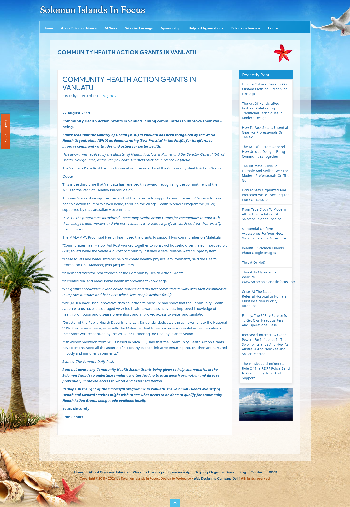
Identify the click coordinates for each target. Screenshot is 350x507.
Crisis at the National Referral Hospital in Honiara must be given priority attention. (264, 298)
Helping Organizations (206, 28)
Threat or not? (253, 262)
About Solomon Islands (79, 28)
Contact (274, 28)
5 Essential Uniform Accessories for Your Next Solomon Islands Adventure (264, 233)
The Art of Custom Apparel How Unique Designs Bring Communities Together (263, 151)
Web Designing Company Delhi (217, 479)
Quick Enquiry (5, 132)
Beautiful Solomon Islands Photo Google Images (263, 250)
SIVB (272, 472)
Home (48, 28)
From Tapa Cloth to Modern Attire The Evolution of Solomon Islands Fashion (264, 214)
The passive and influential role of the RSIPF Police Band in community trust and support (266, 370)
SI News (111, 28)
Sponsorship (170, 28)
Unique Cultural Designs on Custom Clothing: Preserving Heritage (265, 89)
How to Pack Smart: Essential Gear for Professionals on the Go (265, 132)
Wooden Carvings (139, 28)
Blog (241, 472)
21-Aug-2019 (107, 96)
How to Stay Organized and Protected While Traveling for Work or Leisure (265, 195)
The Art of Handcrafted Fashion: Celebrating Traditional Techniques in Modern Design (262, 110)
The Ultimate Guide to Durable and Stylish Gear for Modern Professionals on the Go (265, 173)
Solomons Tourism (245, 28)
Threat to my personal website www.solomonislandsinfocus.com (267, 277)
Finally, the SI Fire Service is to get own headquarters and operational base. (264, 320)
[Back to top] (175, 503)
